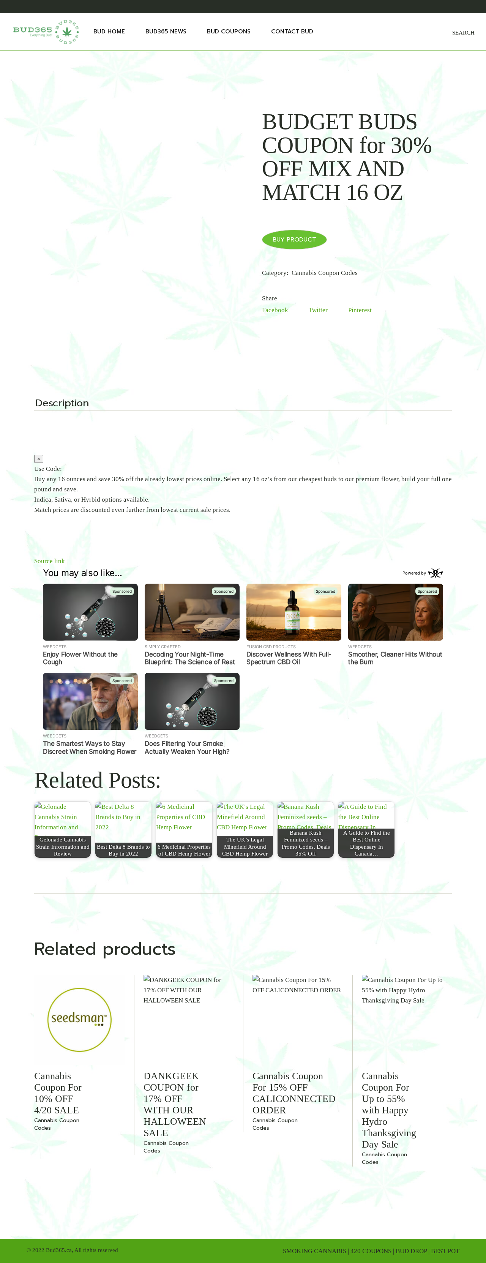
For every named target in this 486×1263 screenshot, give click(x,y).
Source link (49, 561)
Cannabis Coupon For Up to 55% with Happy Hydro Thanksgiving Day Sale (389, 1110)
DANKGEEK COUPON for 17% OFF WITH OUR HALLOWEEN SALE (175, 1104)
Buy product (294, 239)
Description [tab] (62, 404)
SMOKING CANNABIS (314, 1251)
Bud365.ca (59, 1250)
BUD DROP (411, 1251)
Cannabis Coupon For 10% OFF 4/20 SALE (58, 1093)
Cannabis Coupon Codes (325, 272)
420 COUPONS (370, 1251)
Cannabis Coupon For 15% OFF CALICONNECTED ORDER (294, 1093)
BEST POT (445, 1251)
